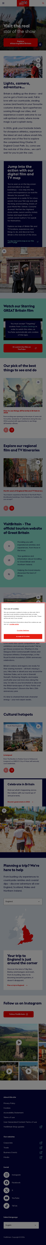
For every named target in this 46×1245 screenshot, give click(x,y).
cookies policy (14, 624)
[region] (23, 622)
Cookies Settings (23, 630)
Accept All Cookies (23, 636)
